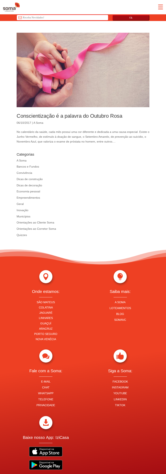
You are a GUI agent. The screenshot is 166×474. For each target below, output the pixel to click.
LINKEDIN (120, 399)
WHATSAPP (45, 393)
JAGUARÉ (45, 312)
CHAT (46, 387)
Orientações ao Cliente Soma (35, 222)
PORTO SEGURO (45, 334)
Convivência (24, 172)
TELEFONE (45, 399)
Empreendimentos (28, 197)
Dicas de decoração (29, 185)
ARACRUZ (46, 328)
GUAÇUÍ (45, 323)
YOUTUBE (120, 393)
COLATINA (46, 307)
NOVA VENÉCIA (46, 339)
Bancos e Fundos (28, 166)
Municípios (23, 216)
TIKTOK (120, 405)
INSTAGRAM (120, 387)
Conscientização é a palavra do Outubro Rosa (69, 116)
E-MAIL (46, 381)
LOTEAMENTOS (120, 308)
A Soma (38, 122)
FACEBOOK (120, 381)
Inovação (22, 210)
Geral (20, 204)
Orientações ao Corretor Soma (36, 228)
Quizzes (22, 235)
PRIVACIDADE (45, 405)
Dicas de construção (30, 179)
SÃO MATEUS (46, 302)
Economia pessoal (28, 191)
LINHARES (46, 318)
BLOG (120, 314)
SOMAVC (120, 319)
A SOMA (120, 302)
